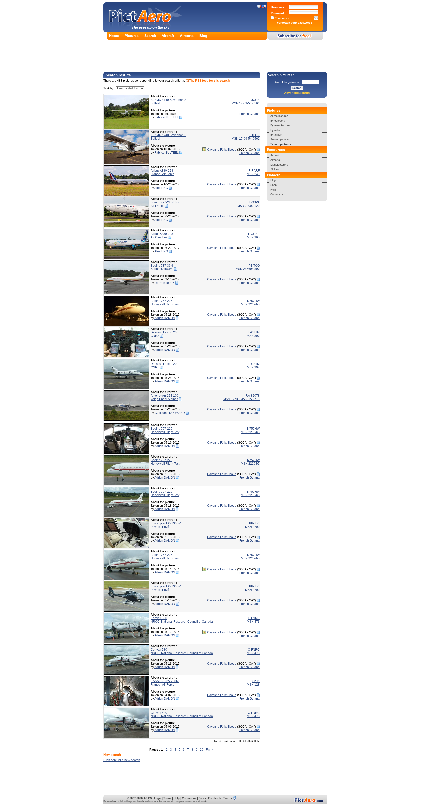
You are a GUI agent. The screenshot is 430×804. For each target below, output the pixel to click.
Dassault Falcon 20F (164, 332)
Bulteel (155, 103)
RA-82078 (253, 395)
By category (277, 120)
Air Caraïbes (159, 237)
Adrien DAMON (164, 318)
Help (273, 189)
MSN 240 (253, 174)
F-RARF (254, 170)
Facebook (214, 798)
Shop (273, 184)
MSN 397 (253, 336)
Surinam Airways (162, 269)
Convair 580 (159, 618)
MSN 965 (253, 237)
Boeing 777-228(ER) (165, 202)
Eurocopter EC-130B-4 (166, 523)
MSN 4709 (252, 527)
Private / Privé (160, 527)
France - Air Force (162, 174)
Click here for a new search (121, 760)
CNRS (155, 336)
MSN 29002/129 (248, 206)
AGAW (147, 798)
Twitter (227, 798)
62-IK (256, 681)
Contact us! (277, 194)
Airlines (274, 169)
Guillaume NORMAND (170, 413)
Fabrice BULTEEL (167, 117)
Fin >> (210, 749)
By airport (276, 134)
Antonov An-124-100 (164, 395)
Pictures (132, 36)
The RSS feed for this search (209, 80)
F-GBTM (254, 332)
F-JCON (254, 100)
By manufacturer (280, 125)
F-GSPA (254, 202)
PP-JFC (254, 523)
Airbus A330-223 (162, 170)
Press (202, 798)
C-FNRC (254, 618)
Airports (187, 36)
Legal (157, 798)
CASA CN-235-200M (165, 681)
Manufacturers (279, 164)
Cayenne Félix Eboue (221, 149)
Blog (203, 36)
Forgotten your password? (294, 22)
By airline (275, 130)
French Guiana (249, 114)
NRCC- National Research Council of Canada (182, 621)
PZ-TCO (254, 265)
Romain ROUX (165, 283)
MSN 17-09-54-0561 (246, 103)
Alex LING (161, 188)
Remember (281, 18)
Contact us (189, 798)
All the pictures (279, 115)
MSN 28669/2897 (248, 269)
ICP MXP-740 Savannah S (168, 100)
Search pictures (280, 144)
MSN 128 (253, 684)
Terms (167, 798)
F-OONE (254, 234)
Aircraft (168, 36)
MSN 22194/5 (250, 304)
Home (114, 36)
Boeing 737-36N (162, 265)
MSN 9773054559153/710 (241, 399)
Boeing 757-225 (161, 301)
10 (201, 749)
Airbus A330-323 (162, 234)
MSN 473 (253, 621)
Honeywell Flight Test (165, 304)
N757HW (253, 301)
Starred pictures (280, 139)
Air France (157, 206)
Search (150, 36)
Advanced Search (297, 93)
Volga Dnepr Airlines (164, 399)
